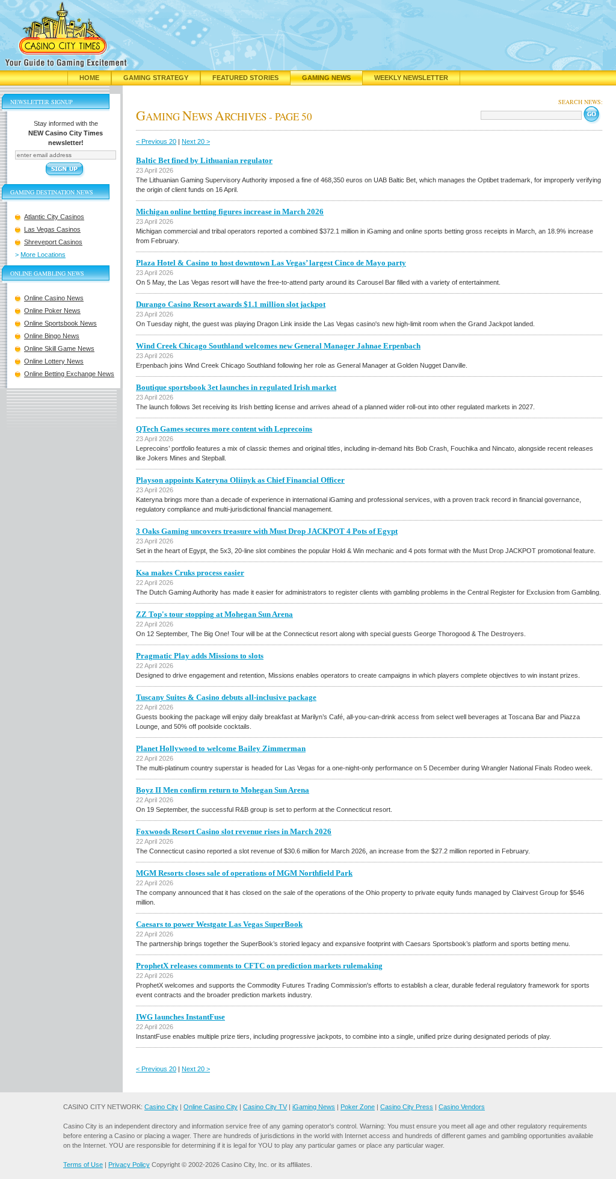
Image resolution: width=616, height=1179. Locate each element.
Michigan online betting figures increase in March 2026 (230, 211)
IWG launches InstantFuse (180, 1016)
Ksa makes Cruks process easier (190, 572)
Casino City (161, 1106)
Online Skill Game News (59, 348)
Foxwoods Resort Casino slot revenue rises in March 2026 (233, 831)
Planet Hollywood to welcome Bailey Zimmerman (221, 748)
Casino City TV (265, 1106)
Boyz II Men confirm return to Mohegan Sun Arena (222, 789)
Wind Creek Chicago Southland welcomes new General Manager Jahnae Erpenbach (278, 345)
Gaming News (326, 77)
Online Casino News (54, 298)
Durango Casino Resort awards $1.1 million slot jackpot (230, 304)
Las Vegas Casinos (52, 229)
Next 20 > (196, 141)
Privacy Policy (129, 1164)
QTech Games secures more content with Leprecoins (224, 428)
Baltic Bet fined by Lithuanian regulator (204, 160)
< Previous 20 (156, 141)
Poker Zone (357, 1106)
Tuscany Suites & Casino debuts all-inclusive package (226, 697)
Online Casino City (210, 1106)
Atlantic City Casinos (54, 216)
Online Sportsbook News (60, 323)
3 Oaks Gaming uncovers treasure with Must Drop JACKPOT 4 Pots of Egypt (267, 531)
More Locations (43, 254)
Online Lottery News (54, 361)
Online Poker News (52, 310)
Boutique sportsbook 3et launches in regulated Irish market (236, 387)
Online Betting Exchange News (69, 373)
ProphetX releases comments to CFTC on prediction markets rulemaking (259, 965)
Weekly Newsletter (411, 77)
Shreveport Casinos (53, 242)
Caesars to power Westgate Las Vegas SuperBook (219, 924)
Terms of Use (83, 1164)
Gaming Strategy (155, 77)
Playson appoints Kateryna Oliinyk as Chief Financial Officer (240, 479)
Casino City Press (406, 1106)
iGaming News (313, 1106)
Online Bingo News (51, 335)
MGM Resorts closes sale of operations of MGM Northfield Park (244, 872)
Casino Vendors (462, 1106)
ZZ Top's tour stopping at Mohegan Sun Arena (214, 614)
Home (89, 77)
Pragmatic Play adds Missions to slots (199, 655)
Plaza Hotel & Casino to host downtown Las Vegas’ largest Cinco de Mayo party (271, 262)
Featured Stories (245, 77)
